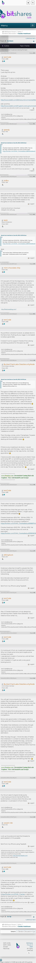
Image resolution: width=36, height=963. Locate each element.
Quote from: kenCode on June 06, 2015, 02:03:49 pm (13, 143)
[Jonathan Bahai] (4, 370)
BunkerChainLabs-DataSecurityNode (19, 364)
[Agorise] (4, 61)
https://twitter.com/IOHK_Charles (12, 894)
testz (6, 220)
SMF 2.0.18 (6, 943)
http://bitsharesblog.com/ (8, 309)
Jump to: (13, 931)
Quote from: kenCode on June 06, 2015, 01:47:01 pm (13, 379)
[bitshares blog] (4, 272)
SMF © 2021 (7, 945)
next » (34, 38)
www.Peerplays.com (7, 475)
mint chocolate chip (12, 268)
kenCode (7, 57)
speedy (7, 130)
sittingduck (8, 555)
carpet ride (8, 823)
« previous (28, 38)
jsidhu (6, 180)
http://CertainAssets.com (20, 855)
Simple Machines (6, 947)
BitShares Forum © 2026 (29, 945)
